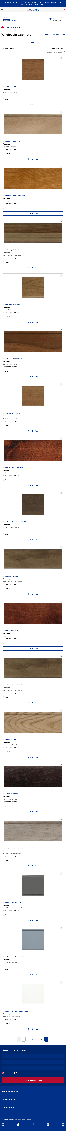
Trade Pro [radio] (13, 20)
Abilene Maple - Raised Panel (11, 630)
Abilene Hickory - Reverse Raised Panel (14, 358)
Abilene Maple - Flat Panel (10, 576)
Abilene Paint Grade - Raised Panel (13, 956)
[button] (2, 9)
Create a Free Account (33, 1080)
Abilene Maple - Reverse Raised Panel (13, 685)
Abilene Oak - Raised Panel (10, 793)
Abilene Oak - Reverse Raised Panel (13, 848)
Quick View (34, 105)
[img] (64, 52)
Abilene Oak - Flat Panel (9, 739)
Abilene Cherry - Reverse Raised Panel (14, 195)
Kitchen (9, 28)
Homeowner (9, 1073)
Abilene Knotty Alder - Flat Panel (12, 413)
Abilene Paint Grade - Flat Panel (12, 902)
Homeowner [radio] (6, 20)
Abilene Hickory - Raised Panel (11, 304)
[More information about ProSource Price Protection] (64, 34)
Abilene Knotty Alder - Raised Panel (13, 467)
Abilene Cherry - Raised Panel (11, 141)
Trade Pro (19, 1073)
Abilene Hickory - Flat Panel (11, 250)
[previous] (19, 1039)
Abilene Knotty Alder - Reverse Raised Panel (15, 522)
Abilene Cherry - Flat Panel (10, 87)
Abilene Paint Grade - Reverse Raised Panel (15, 1011)
